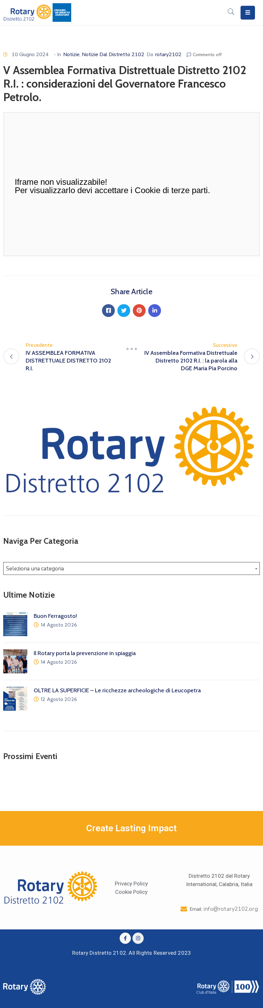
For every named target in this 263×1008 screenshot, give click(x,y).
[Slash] (131, 349)
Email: (224, 909)
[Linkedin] (154, 310)
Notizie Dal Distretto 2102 (113, 54)
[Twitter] (123, 310)
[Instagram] (138, 938)
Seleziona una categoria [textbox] (35, 568)
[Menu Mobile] (248, 13)
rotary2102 (168, 54)
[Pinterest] (139, 310)
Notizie (71, 54)
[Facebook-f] (125, 938)
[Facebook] (108, 310)
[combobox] (131, 568)
